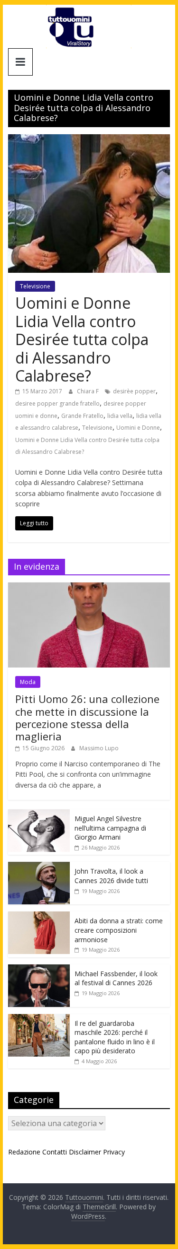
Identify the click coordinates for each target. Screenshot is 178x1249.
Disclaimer (85, 1151)
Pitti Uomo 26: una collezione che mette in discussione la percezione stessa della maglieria (87, 717)
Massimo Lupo (99, 748)
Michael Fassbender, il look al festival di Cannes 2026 (116, 978)
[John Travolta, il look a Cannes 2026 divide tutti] (39, 866)
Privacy (114, 1151)
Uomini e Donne (138, 428)
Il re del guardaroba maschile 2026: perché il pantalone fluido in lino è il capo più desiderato (115, 1037)
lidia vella (119, 416)
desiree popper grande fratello (57, 403)
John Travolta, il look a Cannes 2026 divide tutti (111, 876)
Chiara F (88, 391)
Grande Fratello (82, 416)
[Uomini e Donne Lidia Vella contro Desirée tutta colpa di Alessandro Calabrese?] (89, 140)
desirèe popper (134, 391)
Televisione (35, 286)
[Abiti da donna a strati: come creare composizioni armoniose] (39, 916)
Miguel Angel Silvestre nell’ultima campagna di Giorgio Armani (110, 827)
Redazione (24, 1151)
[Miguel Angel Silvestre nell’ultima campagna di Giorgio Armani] (39, 814)
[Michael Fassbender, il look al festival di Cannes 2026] (39, 969)
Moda (28, 682)
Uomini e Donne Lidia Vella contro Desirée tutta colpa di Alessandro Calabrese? (82, 339)
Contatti (54, 1151)
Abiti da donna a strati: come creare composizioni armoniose (119, 930)
